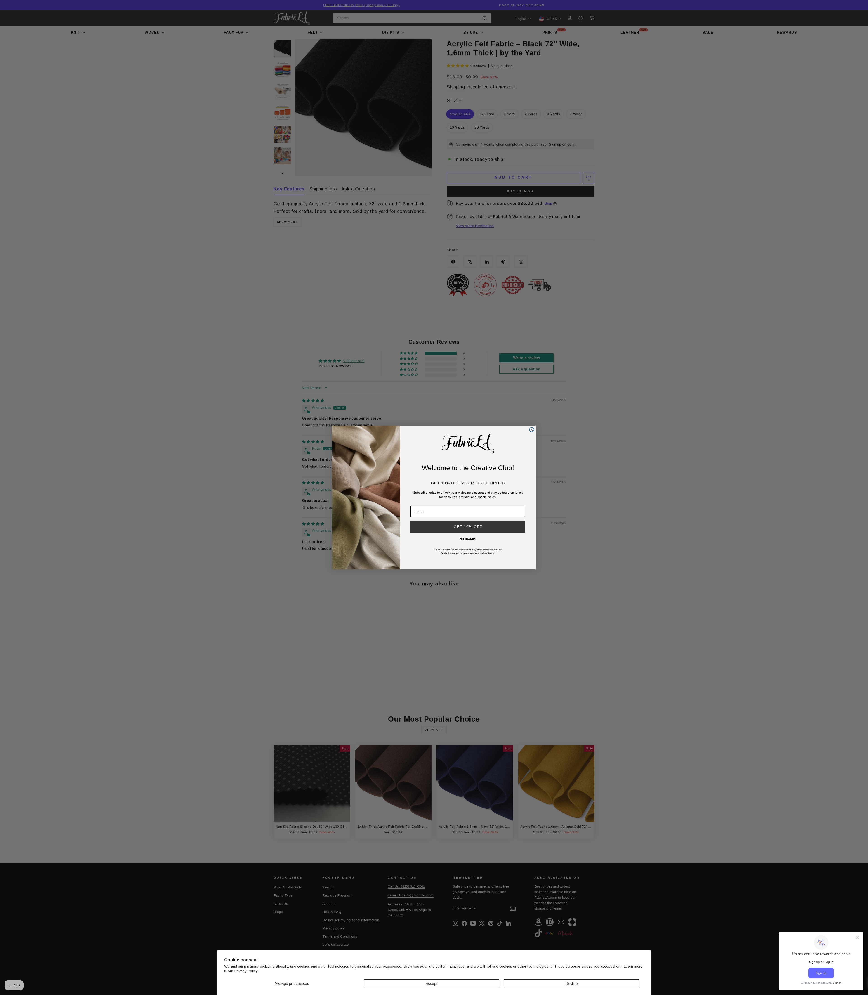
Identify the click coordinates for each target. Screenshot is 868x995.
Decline (571, 984)
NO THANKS (468, 539)
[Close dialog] (531, 429)
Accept (432, 984)
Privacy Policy (246, 971)
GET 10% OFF (468, 527)
